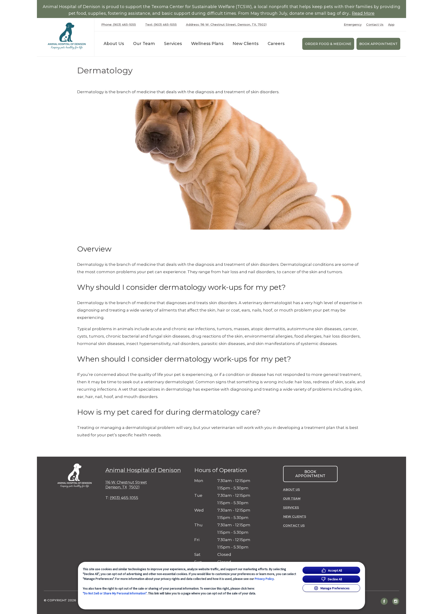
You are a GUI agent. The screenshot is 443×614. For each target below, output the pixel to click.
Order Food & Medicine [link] (328, 44)
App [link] (391, 24)
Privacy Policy (264, 579)
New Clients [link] (245, 43)
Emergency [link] (353, 24)
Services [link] (173, 43)
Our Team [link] (144, 43)
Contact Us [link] (374, 24)
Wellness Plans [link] (207, 43)
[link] (67, 36)
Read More (363, 13)
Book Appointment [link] (378, 44)
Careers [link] (276, 43)
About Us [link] (114, 43)
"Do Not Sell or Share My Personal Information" (115, 593)
